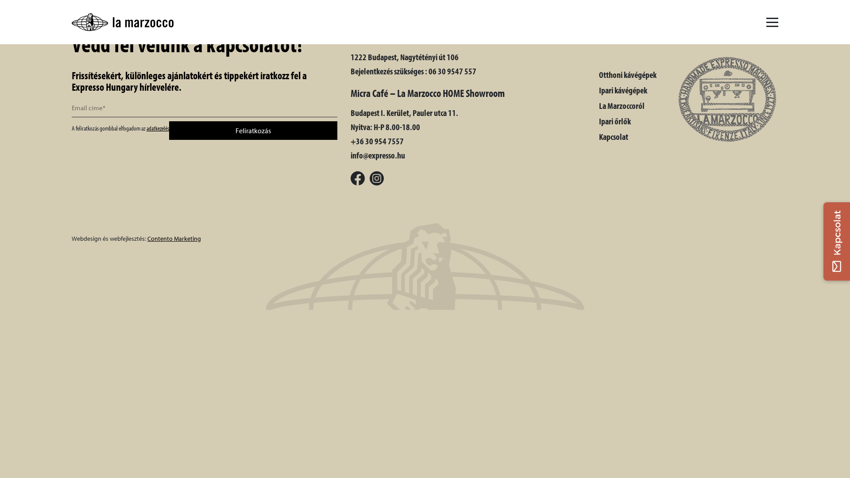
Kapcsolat (613, 136)
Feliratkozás (253, 130)
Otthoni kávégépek (628, 74)
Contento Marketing (174, 239)
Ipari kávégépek (623, 90)
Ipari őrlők (615, 121)
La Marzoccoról (622, 105)
